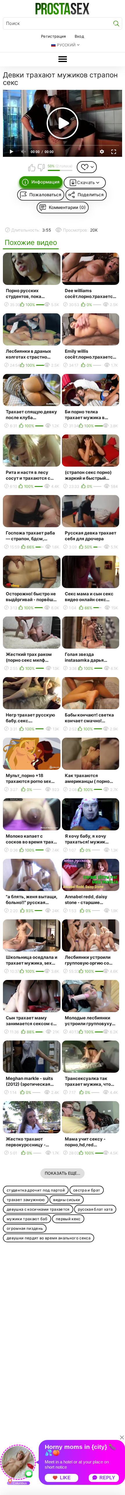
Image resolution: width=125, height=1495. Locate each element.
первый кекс (68, 1218)
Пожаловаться (45, 194)
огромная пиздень (25, 1228)
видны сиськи (66, 1199)
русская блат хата (95, 1209)
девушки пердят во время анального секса (48, 1238)
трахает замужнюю (26, 1199)
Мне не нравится (41, 167)
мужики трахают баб (27, 1218)
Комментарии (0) (67, 207)
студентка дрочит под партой (36, 1190)
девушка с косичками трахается (38, 1209)
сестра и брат (86, 1190)
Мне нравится (32, 167)
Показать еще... (62, 1173)
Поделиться (91, 194)
